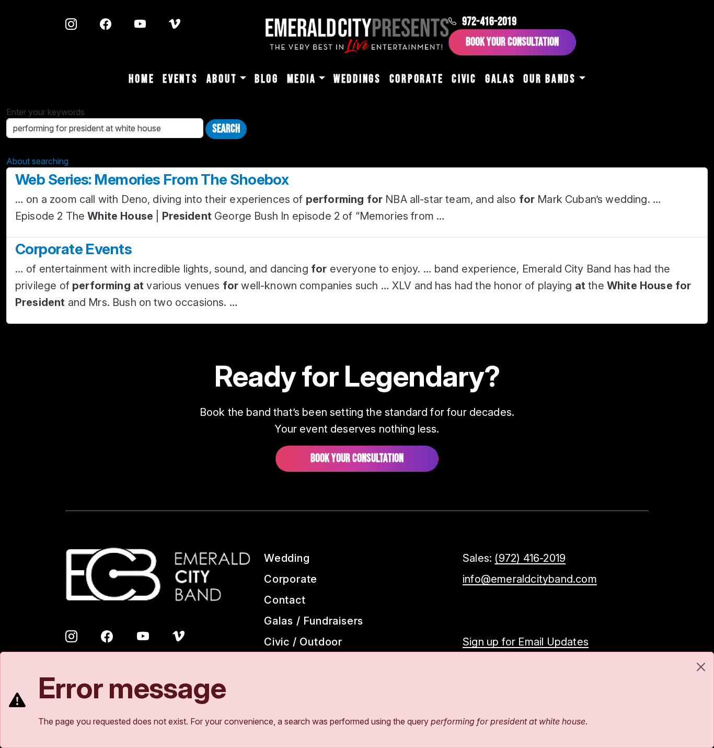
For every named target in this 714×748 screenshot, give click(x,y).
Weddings (357, 79)
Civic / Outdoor (303, 642)
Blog (267, 79)
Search (226, 129)
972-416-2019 (489, 22)
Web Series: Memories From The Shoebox (152, 179)
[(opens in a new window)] (71, 25)
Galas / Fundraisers (313, 621)
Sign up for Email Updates (526, 642)
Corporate (416, 79)
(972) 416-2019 (530, 558)
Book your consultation (357, 458)
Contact (285, 600)
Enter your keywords (45, 112)
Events (180, 79)
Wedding (287, 558)
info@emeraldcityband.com (530, 579)
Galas (500, 79)
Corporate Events (73, 249)
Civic (464, 79)
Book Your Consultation (512, 42)
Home (141, 79)
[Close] (700, 667)
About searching (37, 161)
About (221, 79)
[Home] (357, 36)
